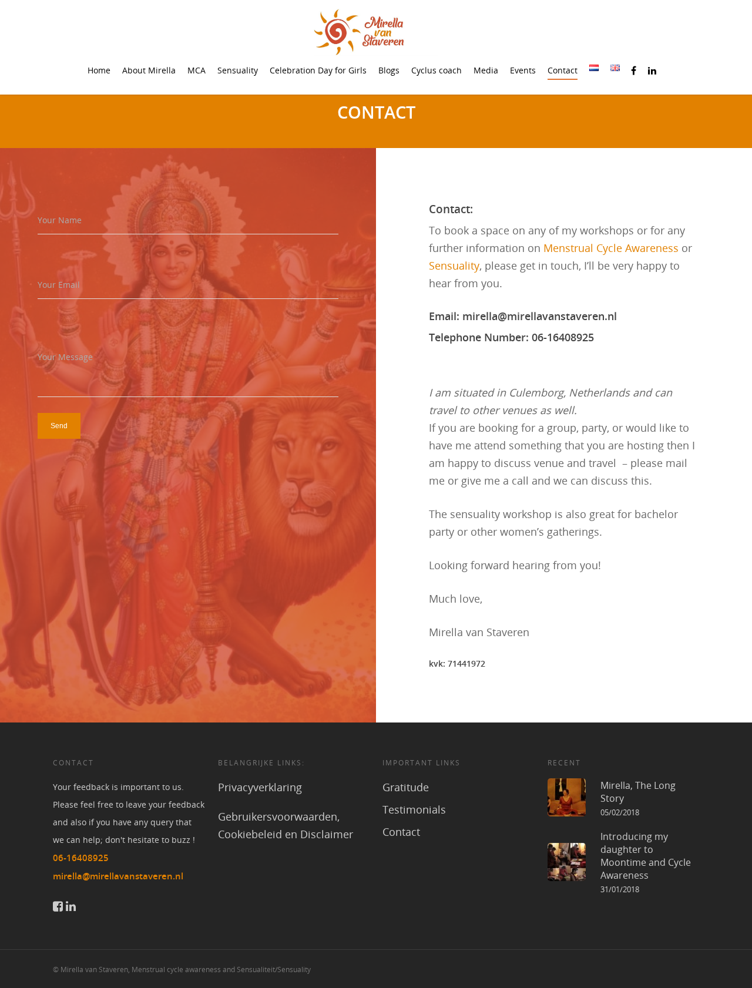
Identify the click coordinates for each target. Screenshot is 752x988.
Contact (563, 70)
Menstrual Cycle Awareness (611, 248)
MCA (196, 70)
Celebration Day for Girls (318, 70)
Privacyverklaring (260, 787)
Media (486, 70)
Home (99, 70)
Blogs (389, 70)
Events (523, 70)
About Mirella (149, 70)
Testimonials (414, 809)
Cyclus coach (436, 70)
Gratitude (405, 787)
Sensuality (237, 70)
